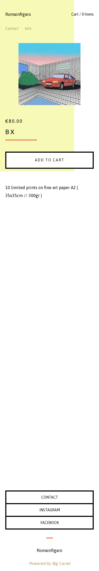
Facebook (49, 523)
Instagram (49, 510)
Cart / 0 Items (82, 14)
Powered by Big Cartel (49, 563)
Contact (12, 28)
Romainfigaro (18, 14)
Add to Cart (49, 160)
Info (28, 28)
